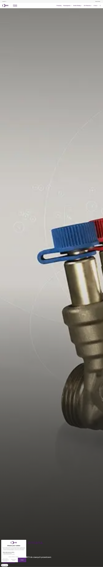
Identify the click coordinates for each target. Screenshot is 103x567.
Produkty (59, 5)
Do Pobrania (87, 5)
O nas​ (95, 5)
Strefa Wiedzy (77, 5)
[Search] (100, 5)
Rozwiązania (66, 5)
